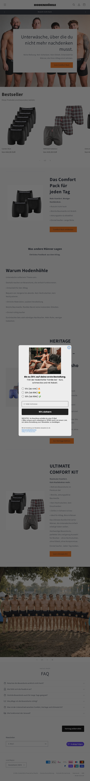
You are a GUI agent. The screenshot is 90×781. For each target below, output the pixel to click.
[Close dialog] (69, 347)
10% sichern (45, 411)
